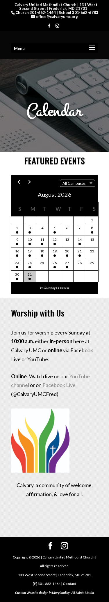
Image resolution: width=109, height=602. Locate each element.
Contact (69, 583)
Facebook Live (59, 385)
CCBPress (62, 288)
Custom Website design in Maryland (40, 592)
